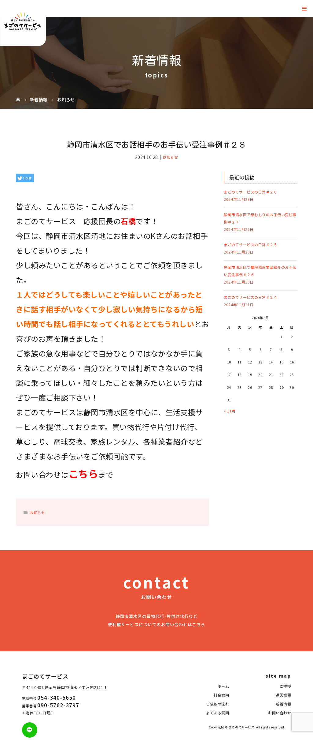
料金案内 (221, 695)
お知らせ (170, 157)
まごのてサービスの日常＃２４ (250, 297)
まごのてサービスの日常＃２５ (250, 244)
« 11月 (230, 410)
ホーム (223, 686)
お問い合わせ (279, 712)
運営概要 (283, 695)
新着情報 (283, 703)
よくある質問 (217, 712)
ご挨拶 (285, 686)
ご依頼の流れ (217, 703)
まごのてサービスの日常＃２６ (250, 191)
